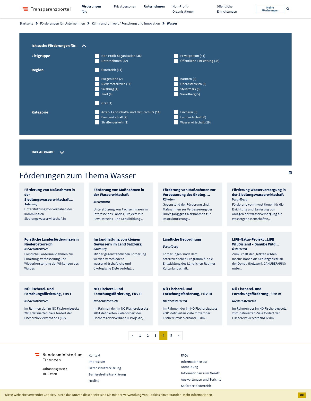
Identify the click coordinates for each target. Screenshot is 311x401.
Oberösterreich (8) (193, 84)
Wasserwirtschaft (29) (195, 122)
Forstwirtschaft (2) (114, 117)
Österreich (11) (111, 70)
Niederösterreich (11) (116, 84)
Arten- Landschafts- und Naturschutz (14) (130, 112)
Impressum (97, 361)
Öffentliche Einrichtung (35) (199, 61)
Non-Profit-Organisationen (184, 9)
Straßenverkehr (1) (114, 122)
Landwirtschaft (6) (193, 117)
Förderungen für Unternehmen (62, 23)
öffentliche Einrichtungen (227, 9)
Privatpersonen (125, 6)
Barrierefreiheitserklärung (107, 374)
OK (302, 395)
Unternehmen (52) (114, 61)
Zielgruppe (41, 55)
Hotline (94, 380)
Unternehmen (156, 6)
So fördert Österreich (196, 386)
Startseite (26, 23)
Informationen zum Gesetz (200, 373)
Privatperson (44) (192, 55)
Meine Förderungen (270, 9)
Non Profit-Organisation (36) (121, 55)
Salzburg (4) (109, 89)
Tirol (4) (106, 94)
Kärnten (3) (188, 79)
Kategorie (40, 112)
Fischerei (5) (188, 112)
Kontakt (94, 355)
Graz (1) (106, 103)
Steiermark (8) (190, 89)
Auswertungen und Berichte (201, 379)
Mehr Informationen (197, 394)
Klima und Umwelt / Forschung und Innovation (126, 23)
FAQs (184, 355)
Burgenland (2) (112, 79)
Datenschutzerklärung (105, 368)
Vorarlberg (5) (190, 94)
